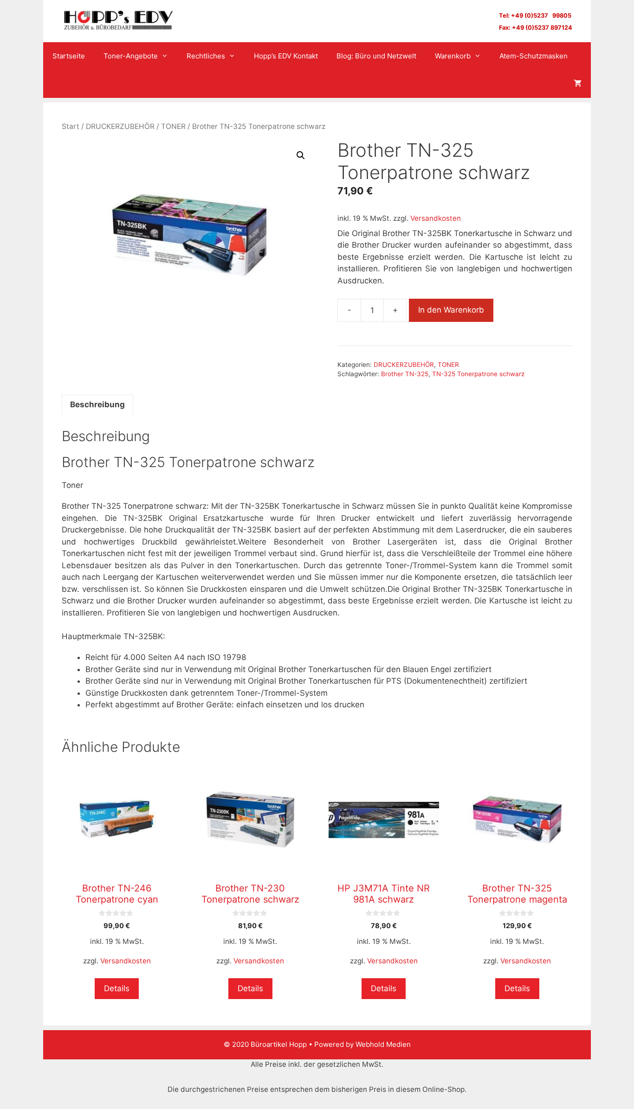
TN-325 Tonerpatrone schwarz (478, 374)
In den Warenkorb (451, 309)
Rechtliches (206, 55)
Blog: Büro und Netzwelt (376, 55)
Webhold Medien (383, 1044)
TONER (173, 126)
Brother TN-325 (404, 374)
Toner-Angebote (131, 55)
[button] (300, 155)
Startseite (68, 55)
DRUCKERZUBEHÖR (120, 126)
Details (116, 988)
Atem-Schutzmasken (533, 55)
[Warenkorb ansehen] (577, 84)
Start (70, 126)
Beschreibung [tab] (97, 404)
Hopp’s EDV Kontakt (286, 55)
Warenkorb (453, 55)
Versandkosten (435, 218)
